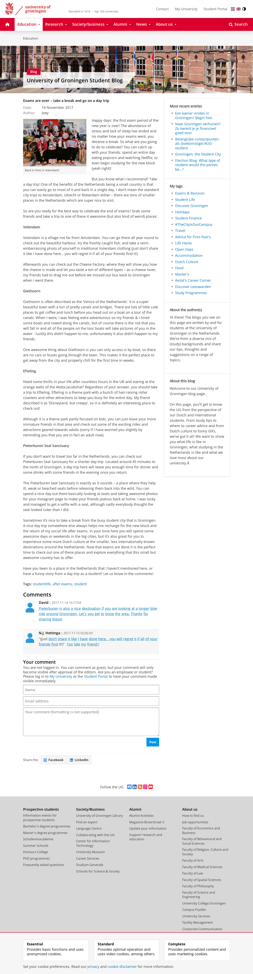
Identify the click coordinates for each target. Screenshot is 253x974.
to (102, 613)
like (74, 638)
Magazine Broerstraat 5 (146, 822)
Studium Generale (89, 865)
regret (128, 638)
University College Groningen (204, 903)
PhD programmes (36, 858)
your (153, 638)
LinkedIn (82, 760)
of (147, 638)
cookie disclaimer (122, 966)
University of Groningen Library (99, 815)
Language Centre (88, 828)
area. (125, 613)
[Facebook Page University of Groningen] (129, 787)
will (119, 638)
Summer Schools (35, 845)
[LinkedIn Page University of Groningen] (134, 787)
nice (77, 608)
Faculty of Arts (192, 860)
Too (70, 644)
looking (124, 608)
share (62, 638)
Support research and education (145, 837)
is (60, 608)
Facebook (55, 760)
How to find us (193, 815)
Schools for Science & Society (98, 871)
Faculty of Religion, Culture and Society (205, 851)
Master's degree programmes (45, 833)
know (109, 613)
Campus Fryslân (194, 909)
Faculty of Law (192, 873)
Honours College (35, 852)
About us (189, 809)
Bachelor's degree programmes (46, 826)
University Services (196, 916)
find (54, 644)
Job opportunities (195, 822)
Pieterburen (48, 608)
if (103, 608)
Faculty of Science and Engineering (198, 894)
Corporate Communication (202, 929)
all (142, 638)
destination (91, 608)
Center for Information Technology (93, 843)
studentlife (42, 584)
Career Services (87, 858)
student (80, 584)
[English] (239, 9)
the (117, 613)
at (133, 608)
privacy (93, 966)
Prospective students (41, 809)
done (93, 638)
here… (103, 638)
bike (153, 608)
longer (144, 608)
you (108, 608)
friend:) (93, 644)
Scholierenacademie (38, 839)
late (77, 644)
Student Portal (215, 9)
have (84, 638)
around (52, 613)
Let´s (83, 613)
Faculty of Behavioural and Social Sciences (202, 841)
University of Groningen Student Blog (75, 80)
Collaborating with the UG (95, 835)
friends (44, 644)
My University (186, 9)
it (69, 638)
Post (152, 742)
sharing (45, 619)
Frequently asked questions (43, 865)
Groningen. (68, 613)
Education (30, 38)
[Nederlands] (233, 9)
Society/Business (90, 809)
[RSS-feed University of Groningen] (140, 787)
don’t (52, 638)
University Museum (90, 852)
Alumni (135, 809)
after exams (62, 584)
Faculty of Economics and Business (201, 830)
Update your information (148, 828)
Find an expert (86, 822)
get (97, 613)
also (66, 608)
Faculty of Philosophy (198, 886)
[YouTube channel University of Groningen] (150, 787)
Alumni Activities (141, 815)
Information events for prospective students (40, 817)
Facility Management (197, 922)
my (83, 644)
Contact (162, 9)
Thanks (137, 613)
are (114, 608)
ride (42, 613)
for (145, 613)
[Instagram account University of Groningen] (145, 787)
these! (57, 619)
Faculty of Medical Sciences (202, 867)
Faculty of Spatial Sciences (201, 880)
